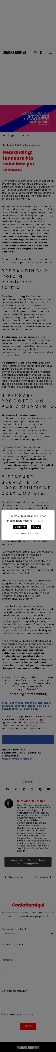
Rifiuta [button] (36, 527)
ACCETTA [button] (20, 526)
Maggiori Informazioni (28, 533)
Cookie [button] (41, 520)
